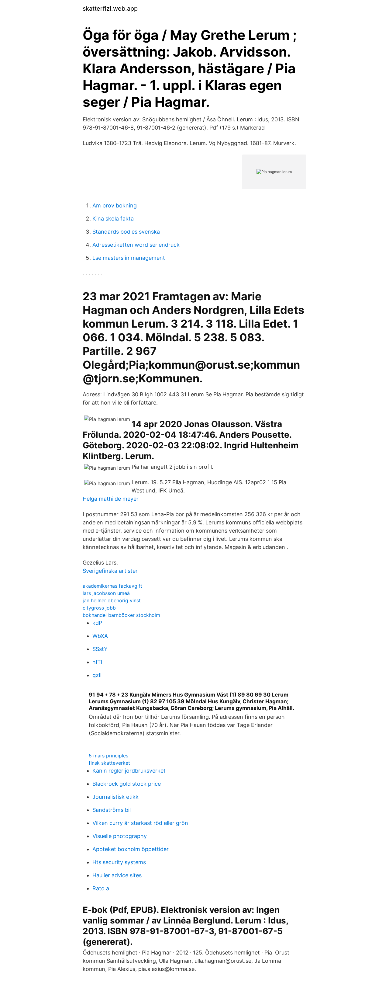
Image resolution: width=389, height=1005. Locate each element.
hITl (97, 662)
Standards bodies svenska (126, 231)
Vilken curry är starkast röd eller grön (140, 823)
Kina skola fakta (113, 218)
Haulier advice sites (117, 875)
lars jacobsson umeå (106, 593)
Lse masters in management (128, 258)
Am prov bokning (114, 205)
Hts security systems (119, 862)
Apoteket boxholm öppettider (130, 849)
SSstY (100, 649)
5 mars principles (108, 756)
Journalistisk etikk (115, 797)
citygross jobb (99, 608)
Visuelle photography (119, 836)
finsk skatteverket (109, 763)
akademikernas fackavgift (112, 586)
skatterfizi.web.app (110, 8)
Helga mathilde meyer (111, 499)
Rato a (100, 888)
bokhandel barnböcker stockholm (121, 615)
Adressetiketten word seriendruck (136, 245)
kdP (97, 623)
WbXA (100, 636)
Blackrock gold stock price (126, 784)
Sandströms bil (111, 810)
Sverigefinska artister (110, 571)
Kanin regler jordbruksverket (129, 770)
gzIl (97, 675)
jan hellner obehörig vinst (112, 600)
